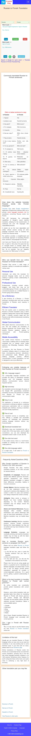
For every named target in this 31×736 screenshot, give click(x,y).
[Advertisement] (15, 16)
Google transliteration (22, 208)
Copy (6, 39)
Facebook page (17, 647)
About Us (9, 725)
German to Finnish (7, 708)
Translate (15, 39)
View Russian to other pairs (10, 716)
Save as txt (21, 56)
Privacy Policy (14, 731)
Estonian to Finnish (7, 704)
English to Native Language (10, 728)
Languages (22, 728)
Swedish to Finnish (7, 712)
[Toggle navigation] (28, 2)
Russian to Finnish (23, 545)
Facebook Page (17, 725)
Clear (25, 39)
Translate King (6, 208)
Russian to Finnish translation (19, 628)
